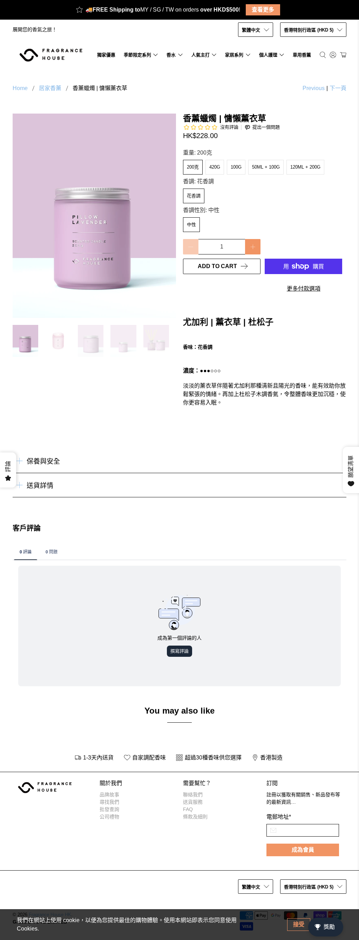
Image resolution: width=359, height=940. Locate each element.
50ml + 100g (266, 167)
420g (214, 167)
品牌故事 (109, 794)
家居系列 (234, 54)
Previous (314, 88)
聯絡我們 (193, 794)
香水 (171, 54)
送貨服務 (193, 802)
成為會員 (303, 850)
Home (20, 88)
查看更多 (263, 10)
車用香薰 (302, 54)
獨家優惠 (106, 54)
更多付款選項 (303, 289)
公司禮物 (109, 816)
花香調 (194, 195)
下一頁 (338, 88)
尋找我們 (109, 802)
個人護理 (268, 54)
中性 (191, 224)
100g (236, 167)
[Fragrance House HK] (53, 54)
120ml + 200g (305, 167)
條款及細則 (195, 816)
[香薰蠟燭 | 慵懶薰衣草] (94, 216)
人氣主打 (200, 54)
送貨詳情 (40, 485)
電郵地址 (278, 817)
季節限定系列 (137, 54)
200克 (193, 167)
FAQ (188, 809)
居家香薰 (50, 88)
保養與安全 (43, 461)
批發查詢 (109, 809)
